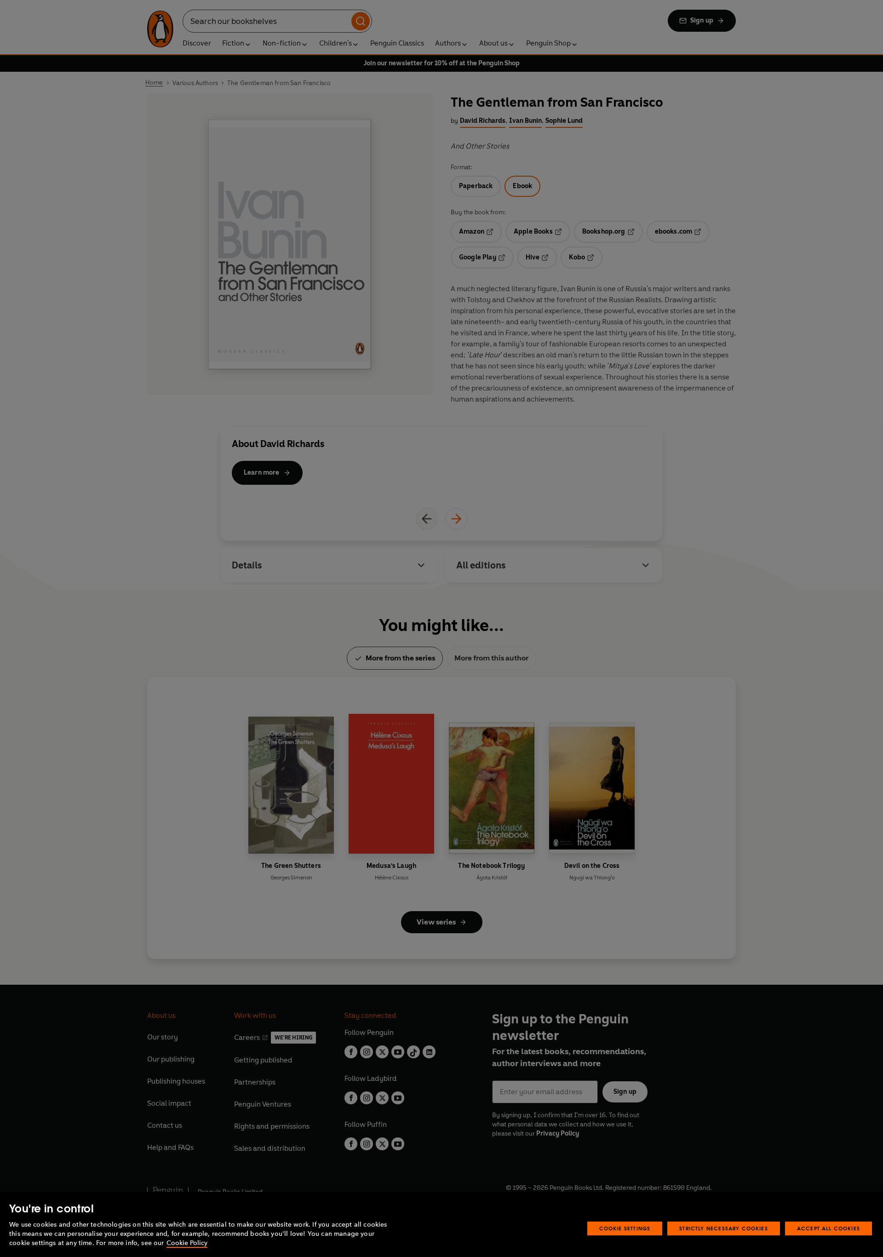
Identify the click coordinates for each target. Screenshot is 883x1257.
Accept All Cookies (828, 1228)
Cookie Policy (186, 1243)
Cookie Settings (625, 1228)
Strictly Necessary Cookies (723, 1228)
